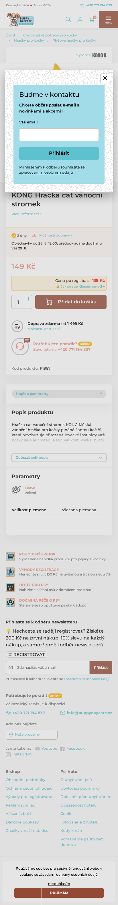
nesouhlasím (59, 883)
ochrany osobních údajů (77, 874)
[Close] (105, 78)
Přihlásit (59, 153)
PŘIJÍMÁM (59, 893)
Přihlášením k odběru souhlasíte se (52, 170)
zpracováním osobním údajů (46, 172)
